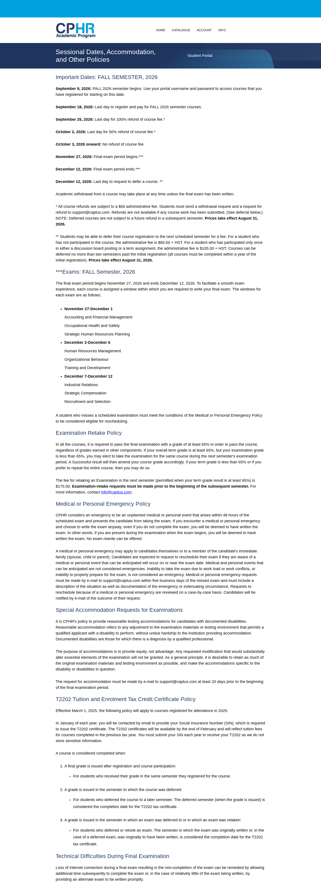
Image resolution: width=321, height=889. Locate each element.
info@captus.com (116, 492)
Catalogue (181, 30)
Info (222, 30)
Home (160, 30)
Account (204, 30)
